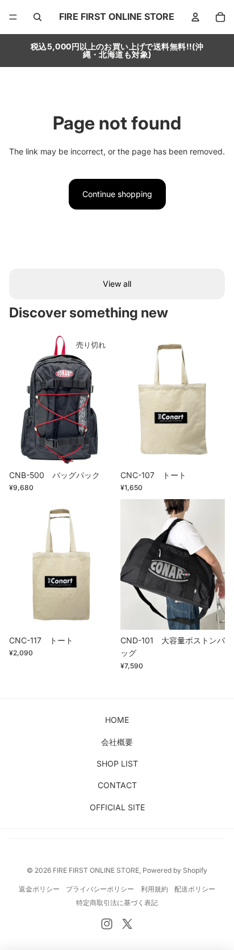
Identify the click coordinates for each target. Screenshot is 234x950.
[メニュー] (13, 17)
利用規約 (154, 889)
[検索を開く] (37, 17)
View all (117, 283)
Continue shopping (117, 194)
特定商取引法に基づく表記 (117, 902)
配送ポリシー (194, 889)
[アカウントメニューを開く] (195, 17)
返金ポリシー (39, 889)
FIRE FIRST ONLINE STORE (96, 870)
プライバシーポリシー (100, 889)
